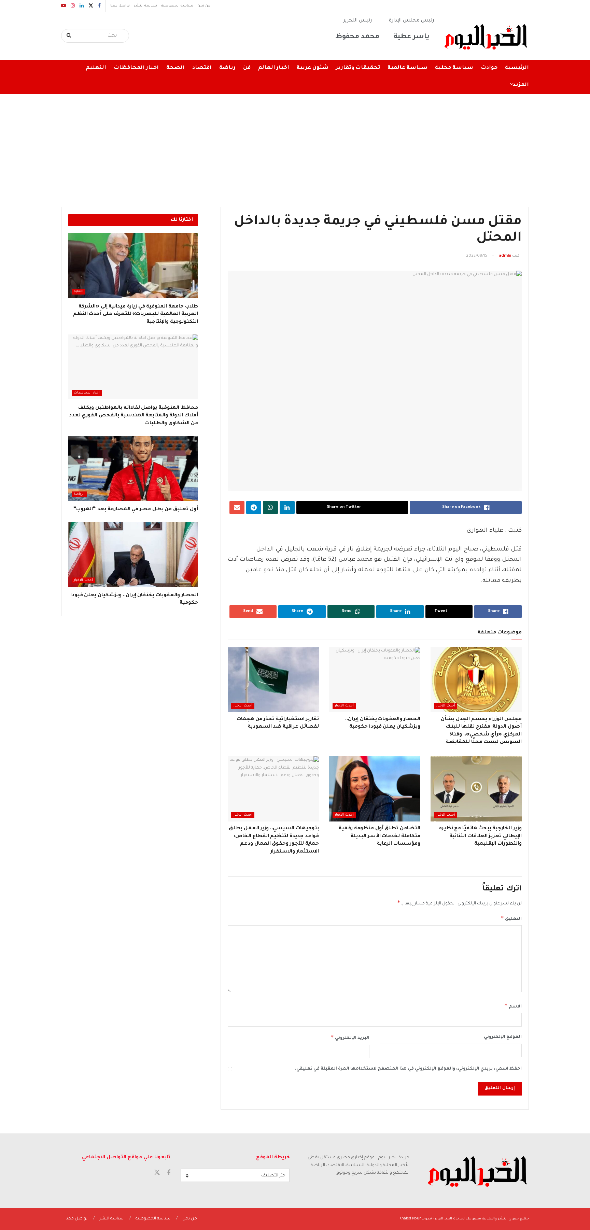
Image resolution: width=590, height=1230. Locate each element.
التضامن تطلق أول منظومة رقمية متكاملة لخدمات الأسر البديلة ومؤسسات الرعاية (379, 836)
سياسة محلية (454, 68)
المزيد (520, 85)
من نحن (203, 6)
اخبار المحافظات (136, 68)
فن (247, 68)
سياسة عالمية (407, 68)
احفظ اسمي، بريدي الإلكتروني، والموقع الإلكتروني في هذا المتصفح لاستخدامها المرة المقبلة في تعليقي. (408, 1069)
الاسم (513, 1005)
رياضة (227, 68)
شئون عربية (312, 68)
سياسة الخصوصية (177, 6)
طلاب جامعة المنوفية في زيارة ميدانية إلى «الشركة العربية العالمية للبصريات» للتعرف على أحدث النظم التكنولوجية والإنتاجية (135, 314)
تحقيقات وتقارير (358, 68)
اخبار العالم (273, 68)
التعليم (96, 68)
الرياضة (79, 494)
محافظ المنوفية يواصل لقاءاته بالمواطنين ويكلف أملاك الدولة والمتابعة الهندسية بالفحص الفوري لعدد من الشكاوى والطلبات (133, 415)
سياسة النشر (145, 6)
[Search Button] (69, 36)
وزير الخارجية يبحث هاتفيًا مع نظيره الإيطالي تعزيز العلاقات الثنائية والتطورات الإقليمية (480, 836)
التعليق (511, 918)
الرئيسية (517, 68)
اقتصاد (202, 68)
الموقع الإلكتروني (503, 1037)
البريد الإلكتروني (350, 1037)
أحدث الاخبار (445, 706)
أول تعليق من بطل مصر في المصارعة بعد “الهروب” (135, 509)
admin (505, 256)
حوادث (489, 68)
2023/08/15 (476, 256)
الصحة (175, 68)
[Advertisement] (295, 145)
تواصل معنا (120, 6)
